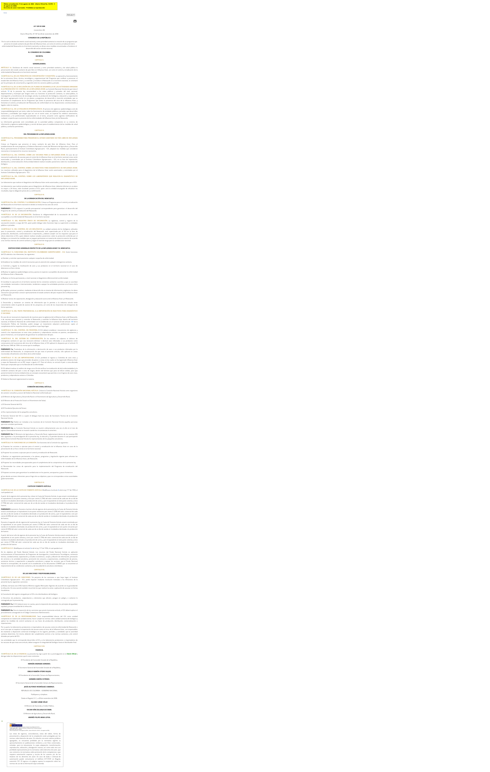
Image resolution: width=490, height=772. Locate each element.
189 (72, 322)
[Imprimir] (75, 23)
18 (8, 91)
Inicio (5, 13)
